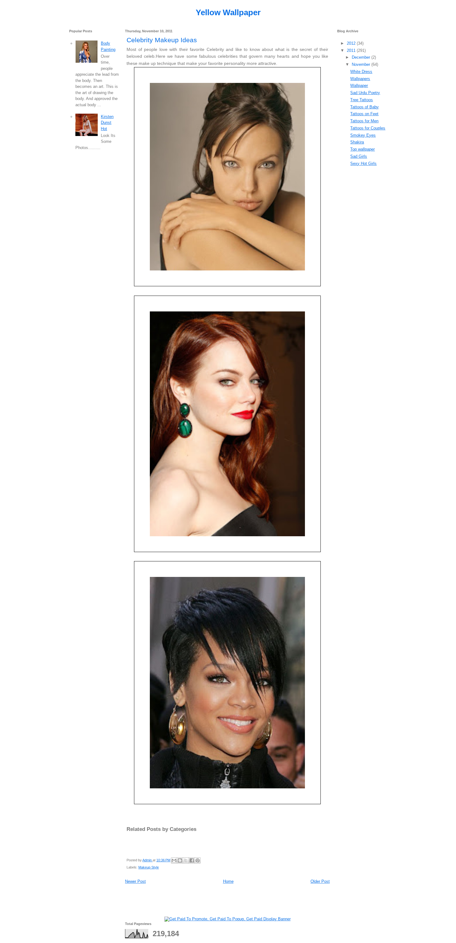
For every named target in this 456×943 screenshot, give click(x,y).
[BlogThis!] (180, 860)
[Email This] (174, 860)
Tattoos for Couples (367, 128)
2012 (352, 43)
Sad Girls (358, 156)
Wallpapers (360, 78)
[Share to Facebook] (192, 860)
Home (228, 881)
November (361, 64)
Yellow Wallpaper (228, 12)
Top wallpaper (362, 149)
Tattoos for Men (364, 121)
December (361, 57)
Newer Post (135, 881)
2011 (352, 50)
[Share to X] (186, 860)
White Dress (361, 71)
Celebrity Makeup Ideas (162, 40)
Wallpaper (359, 85)
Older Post (320, 881)
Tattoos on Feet (364, 113)
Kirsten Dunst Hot (107, 122)
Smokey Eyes (363, 135)
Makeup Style (148, 867)
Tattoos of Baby (364, 107)
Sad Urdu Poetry (365, 92)
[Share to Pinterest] (197, 860)
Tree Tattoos (361, 99)
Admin (147, 860)
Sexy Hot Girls (363, 163)
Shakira (357, 142)
